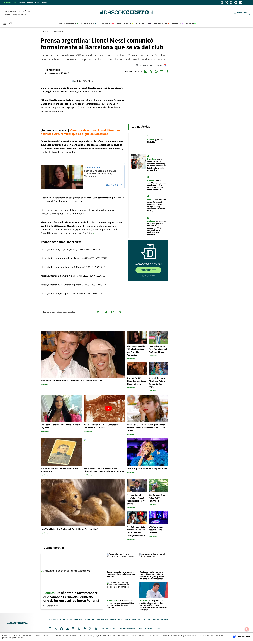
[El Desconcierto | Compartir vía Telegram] (166, 71)
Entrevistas (160, 23)
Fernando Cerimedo (25, 2)
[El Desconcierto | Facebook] (222, 2)
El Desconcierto (47, 31)
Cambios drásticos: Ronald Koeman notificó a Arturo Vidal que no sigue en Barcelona (80, 132)
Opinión (176, 23)
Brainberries (92, 167)
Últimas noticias (57, 619)
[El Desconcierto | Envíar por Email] (161, 71)
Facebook (50, 628)
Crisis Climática (41, 2)
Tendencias (105, 23)
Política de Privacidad (108, 629)
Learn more (112, 185)
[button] (241, 12)
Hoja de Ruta (124, 23)
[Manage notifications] (247, 629)
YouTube (67, 629)
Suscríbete (148, 270)
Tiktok (84, 628)
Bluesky (96, 628)
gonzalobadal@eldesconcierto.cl (13, 638)
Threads (90, 628)
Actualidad (87, 23)
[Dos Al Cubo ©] (242, 638)
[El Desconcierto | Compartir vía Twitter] (151, 71)
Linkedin (73, 628)
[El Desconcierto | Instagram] (231, 2)
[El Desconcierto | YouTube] (235, 2)
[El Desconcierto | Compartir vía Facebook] (145, 71)
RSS (140, 629)
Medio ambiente (67, 23)
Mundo (190, 23)
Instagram (61, 628)
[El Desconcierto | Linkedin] (240, 2)
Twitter (56, 629)
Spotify (79, 628)
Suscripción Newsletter (127, 629)
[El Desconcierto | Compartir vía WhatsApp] (156, 71)
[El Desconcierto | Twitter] (226, 2)
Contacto (159, 629)
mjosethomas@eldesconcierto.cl (184, 636)
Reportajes (142, 23)
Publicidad (149, 629)
